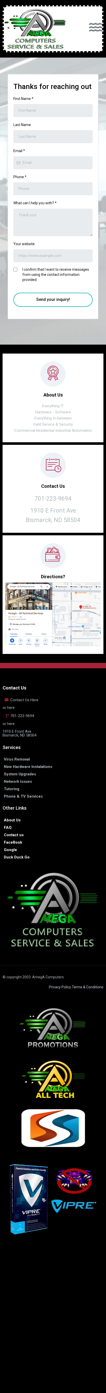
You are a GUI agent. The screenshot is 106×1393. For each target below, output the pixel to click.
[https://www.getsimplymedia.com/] (53, 1128)
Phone (19, 177)
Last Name (22, 125)
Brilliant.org (85, 1333)
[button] (95, 28)
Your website (24, 244)
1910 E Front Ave (53, 510)
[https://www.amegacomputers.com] (36, 28)
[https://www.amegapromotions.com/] (53, 1027)
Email (19, 151)
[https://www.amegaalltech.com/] (53, 1079)
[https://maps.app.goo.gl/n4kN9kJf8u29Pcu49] (53, 614)
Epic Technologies (42, 1270)
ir (76, 1265)
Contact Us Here (24, 700)
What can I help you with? (35, 203)
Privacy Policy (60, 987)
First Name (23, 99)
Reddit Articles (19, 1338)
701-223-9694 (22, 716)
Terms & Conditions (87, 987)
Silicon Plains (82, 1296)
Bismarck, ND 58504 (53, 520)
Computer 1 (58, 1296)
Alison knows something (77, 1338)
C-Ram (40, 1296)
